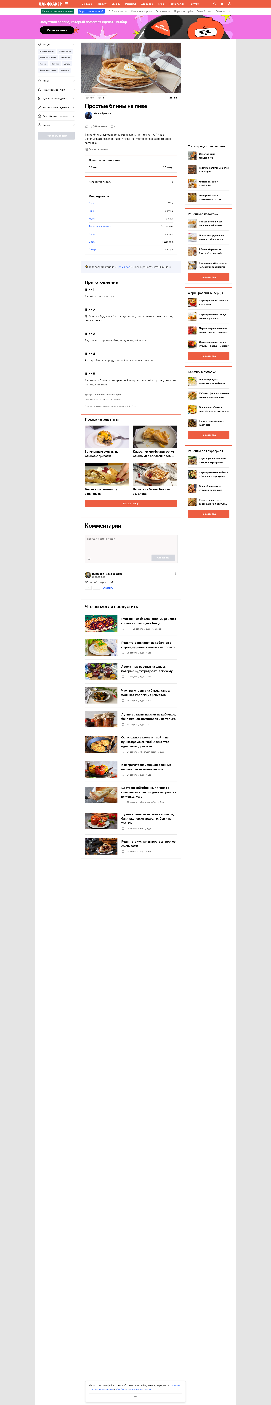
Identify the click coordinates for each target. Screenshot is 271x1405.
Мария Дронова (102, 113)
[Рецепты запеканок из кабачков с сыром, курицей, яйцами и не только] (131, 647)
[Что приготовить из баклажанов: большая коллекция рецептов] (131, 695)
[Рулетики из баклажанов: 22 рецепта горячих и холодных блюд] (131, 624)
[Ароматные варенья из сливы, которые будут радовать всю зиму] (131, 671)
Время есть (124, 267)
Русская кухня (114, 394)
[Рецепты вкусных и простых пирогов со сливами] (131, 846)
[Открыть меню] (176, 574)
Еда (148, 629)
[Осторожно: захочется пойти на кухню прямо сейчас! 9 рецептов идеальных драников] (131, 744)
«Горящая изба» (148, 752)
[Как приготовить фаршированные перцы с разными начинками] (131, 770)
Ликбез (157, 629)
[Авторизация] (229, 4)
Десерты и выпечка (95, 394)
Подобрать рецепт (56, 135)
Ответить (108, 587)
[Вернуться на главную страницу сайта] (50, 3)
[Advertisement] (208, 89)
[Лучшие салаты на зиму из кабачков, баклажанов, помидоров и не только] (131, 719)
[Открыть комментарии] (129, 629)
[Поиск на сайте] (214, 4)
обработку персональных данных (134, 1389)
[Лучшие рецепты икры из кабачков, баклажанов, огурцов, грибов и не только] (131, 821)
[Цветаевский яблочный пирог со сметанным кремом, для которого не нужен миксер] (131, 795)
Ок (135, 1396)
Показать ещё (131, 503)
